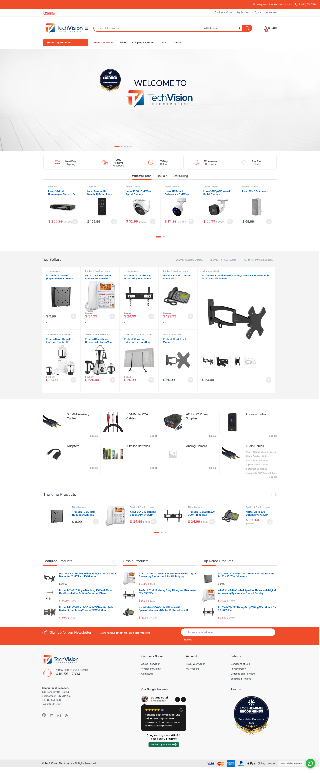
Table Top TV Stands (134, 334)
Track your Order (223, 12)
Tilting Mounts (53, 271)
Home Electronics (54, 334)
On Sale (162, 176)
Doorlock (52, 186)
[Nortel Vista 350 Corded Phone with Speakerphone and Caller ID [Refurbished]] (232, 516)
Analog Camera (133, 186)
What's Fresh (142, 176)
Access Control (256, 414)
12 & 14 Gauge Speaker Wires (261, 452)
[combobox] (147, 28)
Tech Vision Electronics (251, 719)
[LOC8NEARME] (251, 709)
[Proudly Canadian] (52, 12)
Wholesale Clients (151, 668)
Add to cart (75, 221)
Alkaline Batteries (138, 446)
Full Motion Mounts (172, 334)
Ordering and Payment (243, 673)
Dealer (164, 42)
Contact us (147, 673)
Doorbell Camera (250, 186)
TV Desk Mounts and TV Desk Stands (139, 335)
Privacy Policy (238, 668)
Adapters (73, 446)
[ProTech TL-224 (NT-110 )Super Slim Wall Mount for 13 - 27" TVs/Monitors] (58, 516)
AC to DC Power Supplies (258, 259)
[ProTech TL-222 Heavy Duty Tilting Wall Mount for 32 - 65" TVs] (174, 516)
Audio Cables (255, 446)
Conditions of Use (240, 663)
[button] (158, 236)
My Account (243, 12)
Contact (177, 42)
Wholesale (271, 12)
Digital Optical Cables (256, 468)
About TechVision (103, 42)
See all (94, 435)
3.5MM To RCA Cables (223, 259)
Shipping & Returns (143, 42)
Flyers (258, 12)
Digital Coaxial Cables (257, 464)
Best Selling (180, 176)
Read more (112, 316)
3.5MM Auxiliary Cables (189, 259)
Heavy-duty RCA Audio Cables (261, 473)
